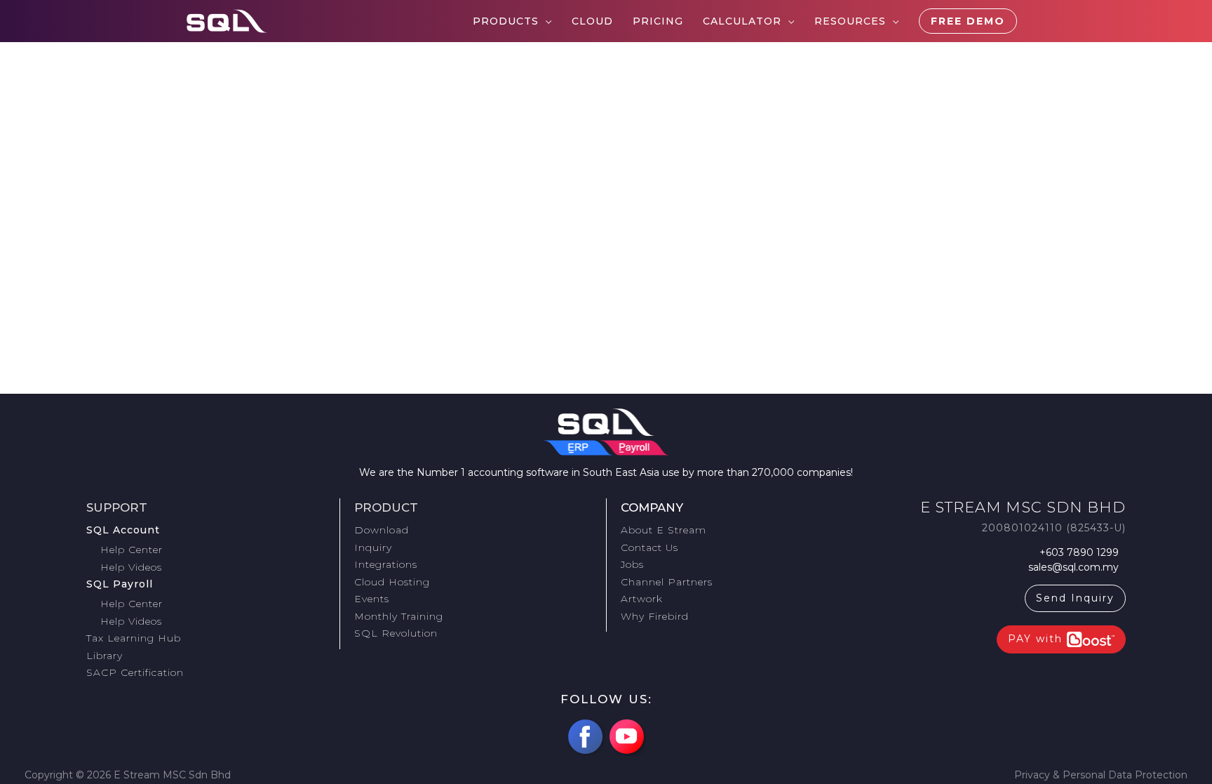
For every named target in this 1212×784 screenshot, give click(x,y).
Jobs (632, 564)
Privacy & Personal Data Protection (1100, 775)
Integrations (385, 564)
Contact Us (649, 547)
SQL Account (123, 530)
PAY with (1037, 638)
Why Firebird (655, 616)
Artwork (642, 598)
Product (386, 507)
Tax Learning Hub (133, 638)
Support (116, 507)
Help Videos (131, 567)
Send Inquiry (1075, 598)
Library (104, 655)
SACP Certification (135, 672)
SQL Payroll (119, 584)
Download (381, 530)
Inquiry (373, 547)
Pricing (658, 21)
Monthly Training (398, 616)
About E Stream (663, 530)
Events (371, 598)
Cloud (592, 21)
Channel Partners (667, 582)
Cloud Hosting (392, 582)
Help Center (131, 549)
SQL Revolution (396, 633)
